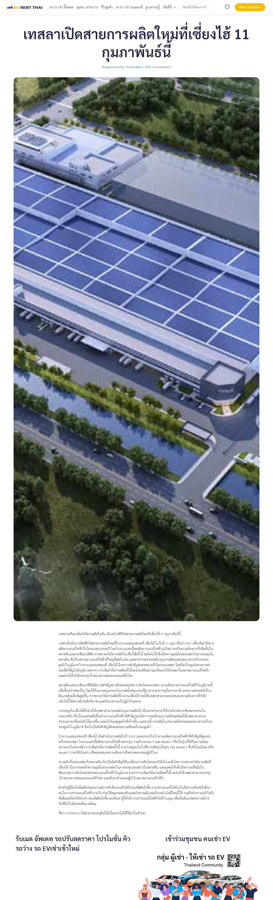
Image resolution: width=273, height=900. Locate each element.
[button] (169, 7)
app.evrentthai (115, 67)
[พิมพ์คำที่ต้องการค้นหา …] (195, 7)
